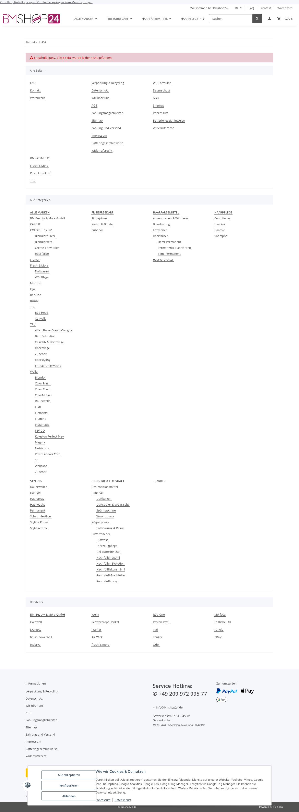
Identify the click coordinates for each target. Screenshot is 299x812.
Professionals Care (47, 454)
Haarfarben (161, 236)
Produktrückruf (40, 173)
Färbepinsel (100, 218)
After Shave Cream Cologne (53, 330)
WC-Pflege (42, 277)
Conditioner (222, 218)
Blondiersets (43, 242)
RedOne (35, 295)
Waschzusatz (105, 516)
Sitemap (97, 120)
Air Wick (97, 637)
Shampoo (220, 236)
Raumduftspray (107, 581)
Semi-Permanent (169, 254)
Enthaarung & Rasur (110, 528)
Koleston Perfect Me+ (49, 436)
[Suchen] (257, 18)
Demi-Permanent (169, 242)
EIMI (38, 407)
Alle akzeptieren (69, 775)
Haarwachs (37, 504)
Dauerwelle (42, 401)
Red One (159, 614)
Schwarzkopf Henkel (105, 622)
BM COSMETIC (40, 158)
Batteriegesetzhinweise (107, 143)
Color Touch (43, 389)
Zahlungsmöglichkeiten (107, 113)
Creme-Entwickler (47, 248)
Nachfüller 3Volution (110, 563)
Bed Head (41, 313)
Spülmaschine (106, 510)
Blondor (40, 377)
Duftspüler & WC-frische (113, 504)
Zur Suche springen (51, 2)
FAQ (251, 8)
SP (36, 460)
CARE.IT (35, 224)
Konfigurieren (69, 785)
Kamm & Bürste (102, 224)
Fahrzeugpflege (106, 546)
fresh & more (100, 645)
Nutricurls (42, 448)
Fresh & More (39, 166)
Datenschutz (123, 800)
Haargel (35, 493)
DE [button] (237, 8)
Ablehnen (69, 796)
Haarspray (37, 499)
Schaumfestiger (40, 516)
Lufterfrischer (101, 534)
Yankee (158, 637)
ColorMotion (43, 395)
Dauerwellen (38, 487)
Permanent (37, 510)
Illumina (40, 419)
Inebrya (35, 645)
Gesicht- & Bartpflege (49, 342)
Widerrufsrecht (102, 150)
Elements (41, 413)
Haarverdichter (163, 259)
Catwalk (40, 318)
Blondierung (161, 224)
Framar (35, 259)
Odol (156, 645)
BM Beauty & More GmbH (47, 218)
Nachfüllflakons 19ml (110, 569)
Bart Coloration (45, 336)
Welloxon (41, 466)
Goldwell (36, 622)
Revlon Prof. (161, 622)
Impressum (103, 800)
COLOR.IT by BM (41, 230)
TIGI (32, 307)
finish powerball (41, 637)
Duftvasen (42, 271)
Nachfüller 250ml (108, 557)
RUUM (34, 301)
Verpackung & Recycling (108, 83)
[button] (269, 19)
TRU (33, 181)
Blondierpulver (45, 236)
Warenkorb (284, 8)
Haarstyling (42, 360)
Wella (34, 371)
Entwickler (160, 230)
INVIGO (40, 430)
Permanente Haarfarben (174, 248)
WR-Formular (162, 83)
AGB (94, 105)
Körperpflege (100, 522)
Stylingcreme (39, 528)
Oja (32, 289)
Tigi (155, 629)
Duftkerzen (103, 499)
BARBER (160, 481)
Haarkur (219, 224)
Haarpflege (42, 348)
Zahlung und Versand (106, 128)
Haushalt (98, 493)
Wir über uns (100, 98)
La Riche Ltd (222, 622)
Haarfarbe (42, 254)
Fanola (218, 629)
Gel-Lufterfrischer (108, 552)
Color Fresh (42, 383)
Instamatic (42, 425)
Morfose (35, 283)
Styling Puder (39, 522)
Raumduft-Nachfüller (110, 575)
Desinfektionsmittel (105, 487)
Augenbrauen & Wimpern (170, 218)
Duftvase (102, 540)
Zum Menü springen (79, 2)
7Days (218, 637)
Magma (40, 442)
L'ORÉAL (35, 629)
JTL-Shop (278, 807)
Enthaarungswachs (48, 366)
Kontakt (266, 8)
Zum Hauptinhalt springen (18, 2)
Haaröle (219, 230)
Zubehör (41, 354)
